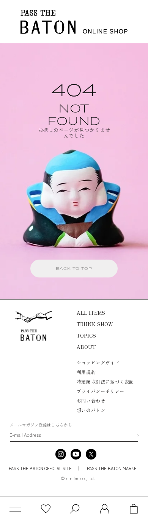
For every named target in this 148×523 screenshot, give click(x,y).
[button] (15, 509)
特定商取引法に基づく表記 (105, 381)
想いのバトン (91, 410)
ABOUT (86, 346)
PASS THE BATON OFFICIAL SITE (40, 468)
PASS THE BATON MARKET (112, 468)
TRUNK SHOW (95, 324)
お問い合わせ (91, 400)
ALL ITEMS (91, 312)
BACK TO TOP (74, 268)
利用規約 (86, 372)
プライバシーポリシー (100, 391)
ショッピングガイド (98, 362)
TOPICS (86, 335)
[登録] (138, 435)
